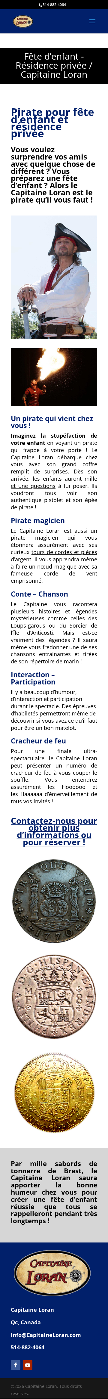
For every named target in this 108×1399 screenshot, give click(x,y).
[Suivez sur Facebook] (15, 1365)
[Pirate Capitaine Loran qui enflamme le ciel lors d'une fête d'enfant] (54, 404)
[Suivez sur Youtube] (27, 1365)
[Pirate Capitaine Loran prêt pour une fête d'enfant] (54, 337)
